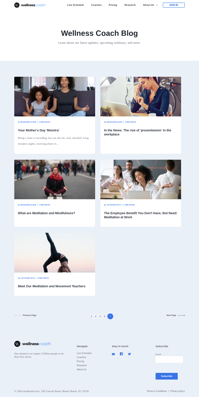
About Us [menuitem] (148, 5)
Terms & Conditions (157, 391)
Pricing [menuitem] (113, 5)
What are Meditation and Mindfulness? (46, 213)
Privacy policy (177, 391)
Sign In (173, 5)
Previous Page (29, 315)
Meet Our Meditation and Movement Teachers (51, 286)
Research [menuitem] (130, 5)
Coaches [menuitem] (96, 5)
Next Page (171, 315)
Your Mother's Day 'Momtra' (38, 130)
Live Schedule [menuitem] (75, 5)
